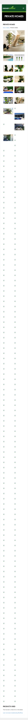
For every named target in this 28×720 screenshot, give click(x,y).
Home (4, 27)
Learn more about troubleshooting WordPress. (13, 713)
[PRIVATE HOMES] (14, 41)
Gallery (7, 27)
